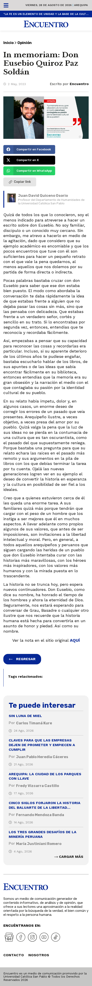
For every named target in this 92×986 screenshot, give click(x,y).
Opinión (24, 43)
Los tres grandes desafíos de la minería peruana (42, 834)
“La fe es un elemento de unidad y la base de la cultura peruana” (46, 14)
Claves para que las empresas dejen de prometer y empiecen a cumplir (42, 745)
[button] (29, 149)
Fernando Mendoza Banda (40, 815)
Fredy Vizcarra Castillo (37, 786)
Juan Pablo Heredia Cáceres (42, 757)
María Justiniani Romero (38, 844)
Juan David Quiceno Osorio (43, 195)
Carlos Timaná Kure (34, 723)
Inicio (8, 43)
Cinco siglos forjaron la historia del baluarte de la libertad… (44, 805)
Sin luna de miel (25, 716)
